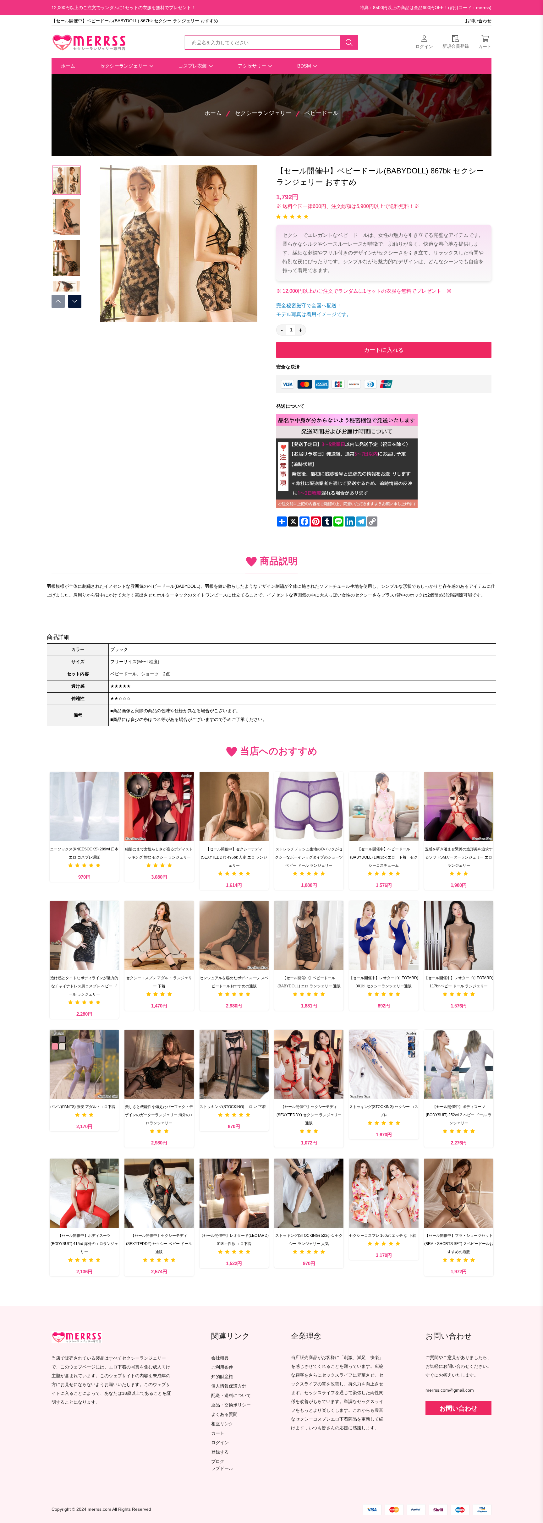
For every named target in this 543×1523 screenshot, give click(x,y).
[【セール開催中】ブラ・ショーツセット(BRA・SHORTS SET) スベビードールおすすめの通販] (458, 1193)
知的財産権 (222, 1376)
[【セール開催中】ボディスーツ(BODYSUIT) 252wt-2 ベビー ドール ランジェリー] (458, 1064)
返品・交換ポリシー (231, 1405)
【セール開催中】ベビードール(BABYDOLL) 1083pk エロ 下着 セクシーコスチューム (384, 857)
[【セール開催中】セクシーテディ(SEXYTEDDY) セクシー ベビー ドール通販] (159, 1193)
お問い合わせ (478, 21)
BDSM (304, 65)
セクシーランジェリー (124, 65)
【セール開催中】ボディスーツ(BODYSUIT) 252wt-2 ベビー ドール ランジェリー (458, 1115)
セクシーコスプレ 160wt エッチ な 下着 (382, 1235)
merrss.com (99, 1509)
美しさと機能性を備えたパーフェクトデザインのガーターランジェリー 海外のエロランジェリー (159, 1115)
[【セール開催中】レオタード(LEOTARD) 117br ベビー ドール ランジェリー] (458, 935)
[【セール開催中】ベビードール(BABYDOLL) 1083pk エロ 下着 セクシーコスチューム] (383, 806)
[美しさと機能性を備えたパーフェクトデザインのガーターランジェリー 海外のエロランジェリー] (159, 1064)
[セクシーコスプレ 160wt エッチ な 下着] (383, 1193)
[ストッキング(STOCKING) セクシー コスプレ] (383, 1064)
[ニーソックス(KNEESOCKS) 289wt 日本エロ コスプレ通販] (84, 806)
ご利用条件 (222, 1367)
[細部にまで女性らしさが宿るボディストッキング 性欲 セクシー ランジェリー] (159, 806)
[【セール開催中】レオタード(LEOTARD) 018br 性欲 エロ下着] (234, 1193)
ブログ (217, 1461)
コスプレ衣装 (193, 65)
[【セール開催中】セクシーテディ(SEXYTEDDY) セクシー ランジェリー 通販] (308, 1064)
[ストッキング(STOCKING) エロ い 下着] (234, 1064)
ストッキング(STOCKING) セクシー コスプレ (383, 1111)
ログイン (220, 1442)
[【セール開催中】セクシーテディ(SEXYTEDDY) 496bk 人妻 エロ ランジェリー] (234, 806)
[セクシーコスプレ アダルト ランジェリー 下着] (159, 935)
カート (217, 1433)
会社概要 (220, 1358)
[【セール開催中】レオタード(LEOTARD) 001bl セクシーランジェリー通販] (383, 935)
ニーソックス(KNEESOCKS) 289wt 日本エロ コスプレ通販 (84, 853)
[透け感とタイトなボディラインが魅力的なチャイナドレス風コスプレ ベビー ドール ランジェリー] (84, 935)
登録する (220, 1452)
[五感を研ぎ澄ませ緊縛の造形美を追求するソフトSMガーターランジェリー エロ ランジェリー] (458, 806)
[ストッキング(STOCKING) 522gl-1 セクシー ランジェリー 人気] (308, 1193)
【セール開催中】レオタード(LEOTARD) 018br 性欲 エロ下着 (234, 1239)
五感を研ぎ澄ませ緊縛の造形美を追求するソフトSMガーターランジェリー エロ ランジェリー (459, 857)
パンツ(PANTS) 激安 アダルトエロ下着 (82, 1107)
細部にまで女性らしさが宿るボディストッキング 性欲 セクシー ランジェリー (159, 853)
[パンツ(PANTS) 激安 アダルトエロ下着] (84, 1064)
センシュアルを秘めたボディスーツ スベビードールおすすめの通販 (234, 982)
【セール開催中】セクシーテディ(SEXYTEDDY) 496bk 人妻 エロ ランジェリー (234, 857)
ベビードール (321, 113)
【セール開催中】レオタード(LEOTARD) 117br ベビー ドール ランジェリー (458, 982)
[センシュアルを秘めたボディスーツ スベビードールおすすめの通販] (234, 935)
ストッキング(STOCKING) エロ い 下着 (233, 1107)
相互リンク (222, 1424)
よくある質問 (224, 1414)
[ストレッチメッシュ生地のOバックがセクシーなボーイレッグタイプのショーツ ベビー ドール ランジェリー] (308, 806)
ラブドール (222, 1468)
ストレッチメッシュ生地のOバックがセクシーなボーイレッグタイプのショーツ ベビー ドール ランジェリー (309, 857)
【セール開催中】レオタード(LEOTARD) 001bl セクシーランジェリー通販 (383, 982)
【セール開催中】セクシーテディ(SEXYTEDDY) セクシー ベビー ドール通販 (159, 1243)
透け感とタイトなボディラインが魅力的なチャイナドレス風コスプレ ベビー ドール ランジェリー (84, 986)
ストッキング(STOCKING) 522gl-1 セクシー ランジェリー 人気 (309, 1239)
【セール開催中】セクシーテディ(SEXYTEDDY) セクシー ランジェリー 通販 (309, 1115)
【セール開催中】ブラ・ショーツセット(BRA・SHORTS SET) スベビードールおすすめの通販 (458, 1243)
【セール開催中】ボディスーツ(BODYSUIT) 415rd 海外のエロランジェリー (84, 1243)
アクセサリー (252, 65)
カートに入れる (384, 350)
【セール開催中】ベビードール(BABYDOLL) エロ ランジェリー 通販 (309, 982)
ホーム (68, 65)
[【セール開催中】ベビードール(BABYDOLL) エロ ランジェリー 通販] (308, 935)
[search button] (349, 42)
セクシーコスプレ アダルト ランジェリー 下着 (159, 982)
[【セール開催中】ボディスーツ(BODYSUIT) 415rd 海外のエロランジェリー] (84, 1193)
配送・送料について (231, 1395)
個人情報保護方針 (228, 1386)
